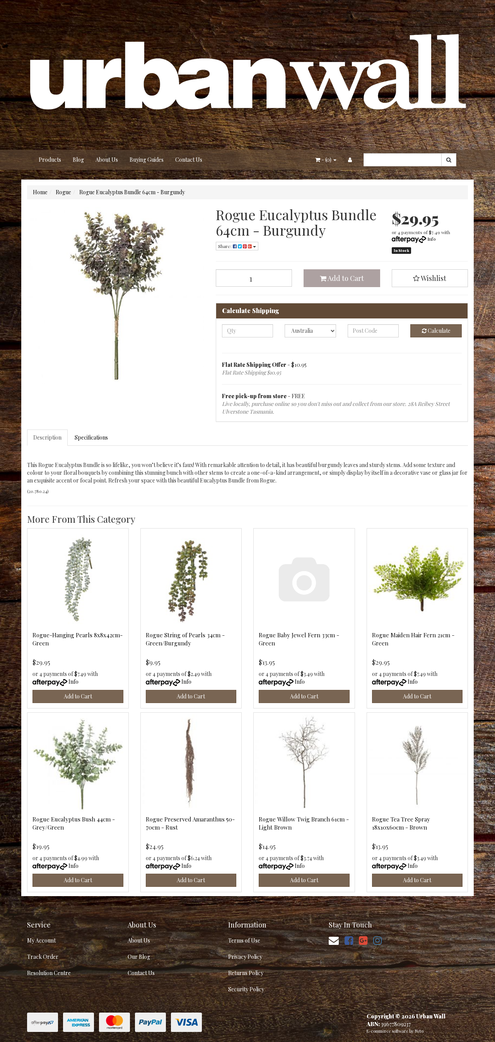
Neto (419, 1031)
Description (47, 437)
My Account (41, 940)
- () (326, 159)
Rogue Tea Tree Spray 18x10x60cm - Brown (401, 823)
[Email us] (334, 940)
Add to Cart (345, 278)
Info (431, 239)
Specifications (91, 437)
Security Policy (246, 989)
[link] (349, 940)
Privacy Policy (245, 956)
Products (50, 159)
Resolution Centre (49, 973)
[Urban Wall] (247, 74)
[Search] (448, 159)
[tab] (47, 437)
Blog (78, 159)
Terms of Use (244, 940)
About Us (107, 159)
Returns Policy (245, 973)
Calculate (439, 330)
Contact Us (188, 159)
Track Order (42, 956)
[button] (430, 278)
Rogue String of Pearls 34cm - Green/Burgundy (185, 639)
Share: (225, 246)
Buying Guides (147, 159)
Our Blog (139, 956)
